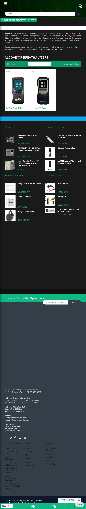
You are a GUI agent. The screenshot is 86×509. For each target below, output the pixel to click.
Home (7, 28)
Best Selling (41, 64)
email (61, 47)
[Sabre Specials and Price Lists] (25, 437)
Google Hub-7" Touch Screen (29, 184)
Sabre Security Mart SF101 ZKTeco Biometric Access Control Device (28, 163)
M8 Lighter (61, 196)
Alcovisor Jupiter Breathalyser (42, 74)
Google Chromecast (26, 211)
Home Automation (14, 175)
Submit (75, 302)
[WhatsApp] (11, 437)
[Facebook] (6, 437)
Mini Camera (62, 184)
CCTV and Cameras (54, 175)
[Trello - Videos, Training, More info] (20, 437)
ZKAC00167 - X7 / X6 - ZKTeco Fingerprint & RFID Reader (29, 149)
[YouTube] (15, 437)
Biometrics (10, 127)
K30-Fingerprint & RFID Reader (27, 136)
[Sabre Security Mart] (43, 345)
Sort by (33, 64)
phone (69, 47)
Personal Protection (54, 127)
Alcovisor (9, 71)
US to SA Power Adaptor (67, 148)
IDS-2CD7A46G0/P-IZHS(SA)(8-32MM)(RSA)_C (68, 210)
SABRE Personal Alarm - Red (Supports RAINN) (69, 162)
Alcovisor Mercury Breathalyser (17, 74)
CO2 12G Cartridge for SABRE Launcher (69, 136)
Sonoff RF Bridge (24, 196)
